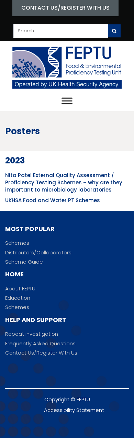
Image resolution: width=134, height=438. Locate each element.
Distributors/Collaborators (38, 252)
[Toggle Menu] (67, 100)
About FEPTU (20, 288)
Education (17, 297)
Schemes (17, 242)
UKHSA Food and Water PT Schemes (52, 200)
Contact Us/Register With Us (65, 8)
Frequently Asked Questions (40, 343)
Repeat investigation (31, 333)
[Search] (114, 30)
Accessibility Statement (74, 410)
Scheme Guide (24, 261)
